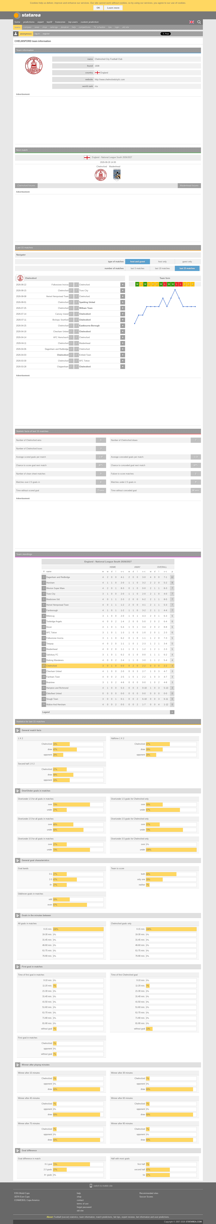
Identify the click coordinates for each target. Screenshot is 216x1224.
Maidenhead (84, 343)
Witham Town (86, 308)
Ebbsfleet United (54, 693)
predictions (28, 22)
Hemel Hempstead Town (57, 296)
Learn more (113, 7)
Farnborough (52, 610)
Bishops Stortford (60, 320)
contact (80, 1200)
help (74, 27)
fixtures (26, 185)
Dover (49, 627)
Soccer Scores (146, 1197)
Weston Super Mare (55, 588)
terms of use (82, 1203)
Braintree (50, 682)
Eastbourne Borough (89, 325)
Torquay (50, 643)
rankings (54, 27)
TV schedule (99, 27)
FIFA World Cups (22, 1193)
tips (110, 27)
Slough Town (52, 699)
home (17, 22)
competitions (85, 27)
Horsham (50, 583)
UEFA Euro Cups (22, 1197)
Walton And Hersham (56, 704)
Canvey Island (61, 314)
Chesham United (60, 331)
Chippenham (62, 366)
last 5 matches (137, 268)
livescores (60, 22)
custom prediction (90, 22)
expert (41, 22)
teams (17, 27)
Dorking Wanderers (55, 660)
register (46, 34)
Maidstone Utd (53, 599)
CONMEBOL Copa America (26, 1200)
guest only (187, 261)
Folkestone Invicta (60, 284)
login (117, 27)
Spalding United (87, 302)
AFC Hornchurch (60, 337)
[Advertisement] (108, 120)
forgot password (84, 1207)
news (37, 27)
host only (162, 261)
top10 (49, 22)
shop (45, 27)
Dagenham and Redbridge (56, 349)
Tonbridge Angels (54, 621)
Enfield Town (85, 355)
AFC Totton (84, 361)
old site (125, 27)
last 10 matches (162, 268)
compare (27, 27)
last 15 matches (187, 268)
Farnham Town (53, 677)
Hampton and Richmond (57, 688)
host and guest (137, 261)
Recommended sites (148, 1193)
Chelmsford (84, 284)
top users (73, 22)
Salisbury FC (52, 655)
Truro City (83, 290)
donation (65, 27)
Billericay (50, 616)
